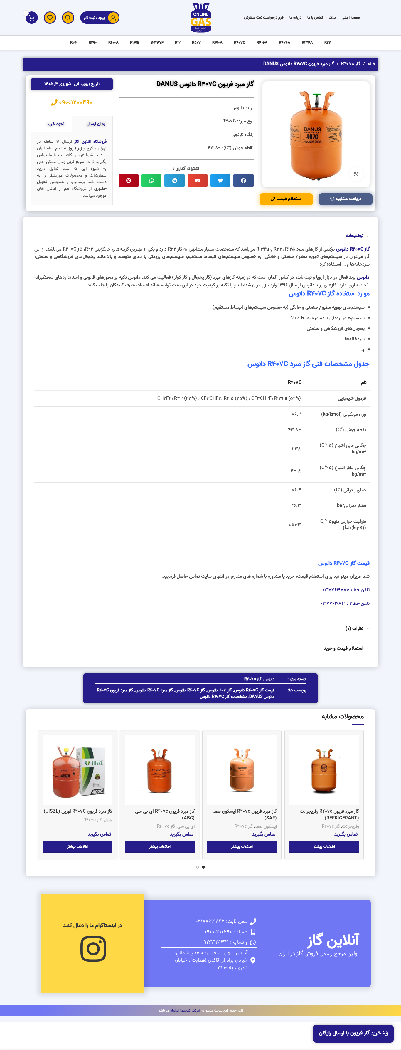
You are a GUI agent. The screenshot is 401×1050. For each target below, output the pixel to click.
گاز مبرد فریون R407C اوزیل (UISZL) (78, 811)
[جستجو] (68, 17)
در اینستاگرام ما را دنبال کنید (92, 925)
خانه (370, 64)
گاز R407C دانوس (190, 690)
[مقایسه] (293, 745)
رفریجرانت (350, 826)
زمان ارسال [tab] (96, 123)
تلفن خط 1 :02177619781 (346, 590)
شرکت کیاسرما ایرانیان (185, 1010)
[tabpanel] (71, 168)
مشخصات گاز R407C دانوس (223, 696)
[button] (243, 180)
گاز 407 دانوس (219, 690)
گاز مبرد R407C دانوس (154, 690)
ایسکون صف (266, 826)
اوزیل (108, 820)
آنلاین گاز (332, 940)
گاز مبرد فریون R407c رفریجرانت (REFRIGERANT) (329, 815)
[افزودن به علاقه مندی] (293, 771)
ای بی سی (186, 826)
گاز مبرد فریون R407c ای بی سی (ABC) (165, 815)
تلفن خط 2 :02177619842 (345, 603)
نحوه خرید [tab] (55, 123)
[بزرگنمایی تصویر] (356, 174)
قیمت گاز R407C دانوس (254, 690)
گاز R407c (350, 64)
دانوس (325, 563)
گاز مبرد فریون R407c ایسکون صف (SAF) (245, 815)
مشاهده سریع (293, 758)
